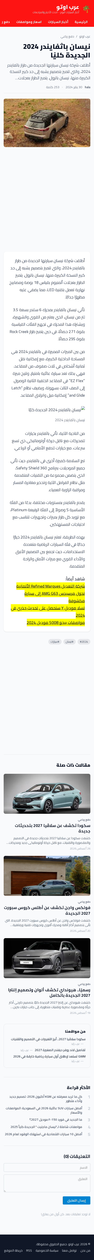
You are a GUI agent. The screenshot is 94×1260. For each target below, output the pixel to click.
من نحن (85, 1250)
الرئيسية (81, 22)
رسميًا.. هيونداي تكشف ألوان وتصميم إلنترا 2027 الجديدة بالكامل (49, 992)
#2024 (84, 641)
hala (87, 87)
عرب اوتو (84, 36)
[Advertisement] (47, 199)
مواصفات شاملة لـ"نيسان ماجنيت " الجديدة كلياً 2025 (46, 1127)
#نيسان (69, 641)
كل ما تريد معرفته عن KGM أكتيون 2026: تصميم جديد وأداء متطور (45, 1099)
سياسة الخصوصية (47, 1250)
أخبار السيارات (58, 22)
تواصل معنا (69, 1250)
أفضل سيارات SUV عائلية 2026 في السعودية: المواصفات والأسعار (44, 1110)
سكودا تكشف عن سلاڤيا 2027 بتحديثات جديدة (52, 828)
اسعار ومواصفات (29, 22)
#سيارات (55, 641)
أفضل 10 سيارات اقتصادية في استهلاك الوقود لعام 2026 (43, 1134)
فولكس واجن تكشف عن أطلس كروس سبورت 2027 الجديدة (47, 910)
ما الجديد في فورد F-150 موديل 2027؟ (55, 1119)
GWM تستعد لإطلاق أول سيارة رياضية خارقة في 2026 (49, 1056)
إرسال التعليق (76, 1200)
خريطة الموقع (13, 1250)
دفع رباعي (67, 36)
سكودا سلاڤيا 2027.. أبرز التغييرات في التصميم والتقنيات (48, 1039)
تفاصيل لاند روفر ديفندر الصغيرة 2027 (60, 1050)
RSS (29, 1250)
